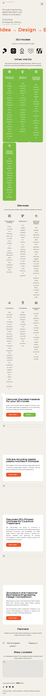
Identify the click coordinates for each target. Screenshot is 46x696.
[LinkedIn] (9, 687)
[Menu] (42, 4)
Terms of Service (18, 691)
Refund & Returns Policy (32, 691)
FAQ (4, 693)
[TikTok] (3, 687)
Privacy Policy (7, 691)
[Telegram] (13, 687)
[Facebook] (6, 687)
